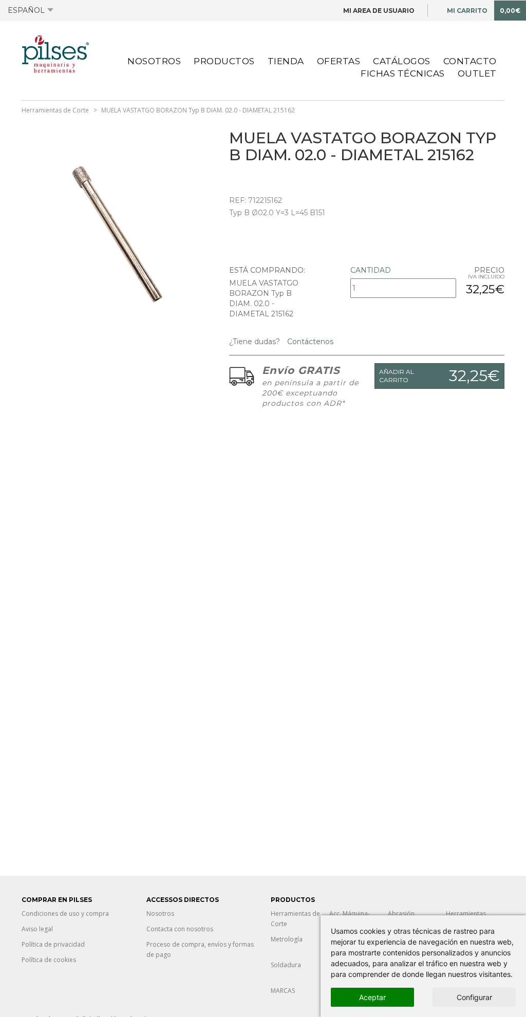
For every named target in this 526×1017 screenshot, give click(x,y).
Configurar (474, 997)
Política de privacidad (53, 944)
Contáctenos (309, 341)
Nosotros (154, 61)
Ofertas (339, 61)
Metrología (287, 939)
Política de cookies (49, 959)
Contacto (470, 61)
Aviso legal (37, 929)
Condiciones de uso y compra (65, 913)
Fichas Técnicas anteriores (131, 71)
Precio (489, 270)
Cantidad (370, 270)
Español (26, 10)
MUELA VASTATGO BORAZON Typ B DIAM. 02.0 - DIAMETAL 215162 (198, 110)
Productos (224, 61)
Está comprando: (267, 270)
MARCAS (283, 990)
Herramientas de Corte (55, 110)
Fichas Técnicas (403, 73)
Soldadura (286, 965)
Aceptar (372, 997)
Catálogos (401, 61)
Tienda (286, 61)
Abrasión (401, 913)
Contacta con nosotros (179, 929)
